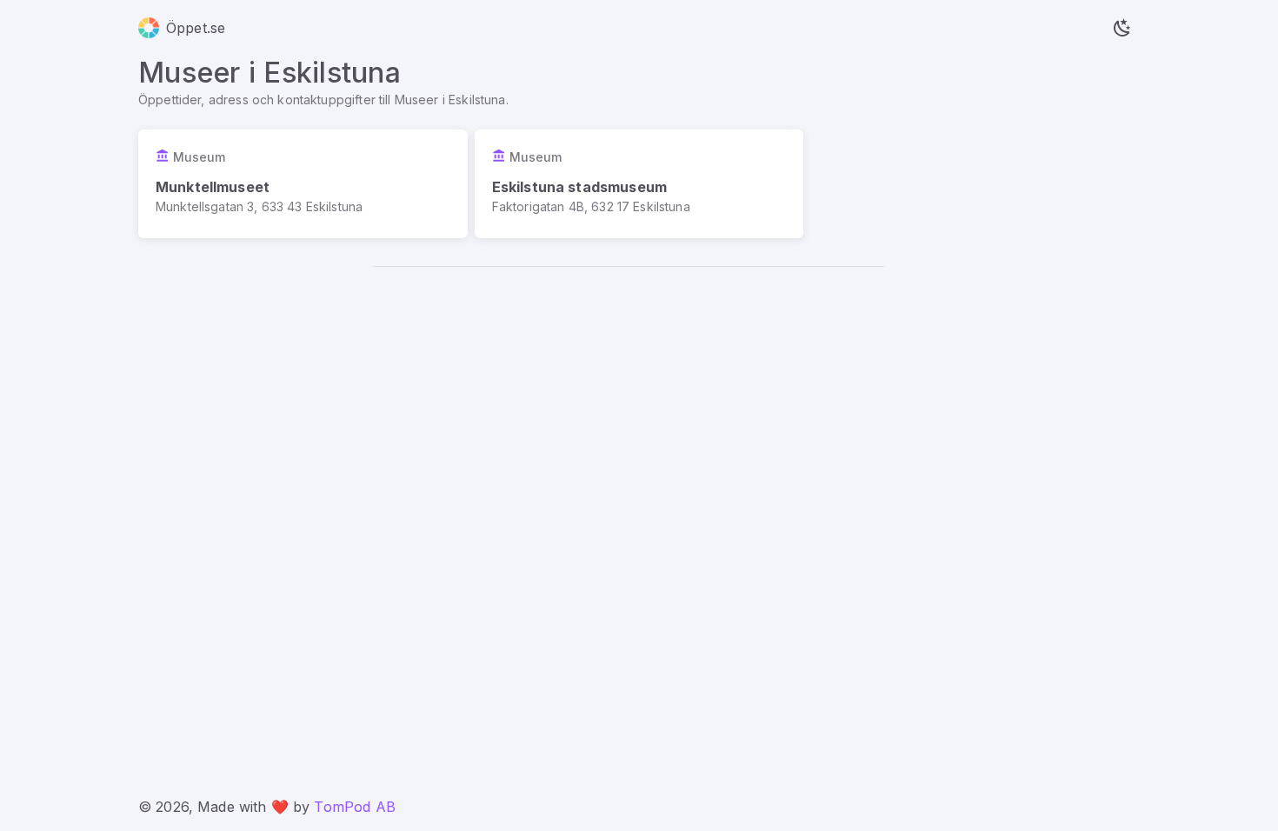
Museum (199, 157)
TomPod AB (354, 806)
